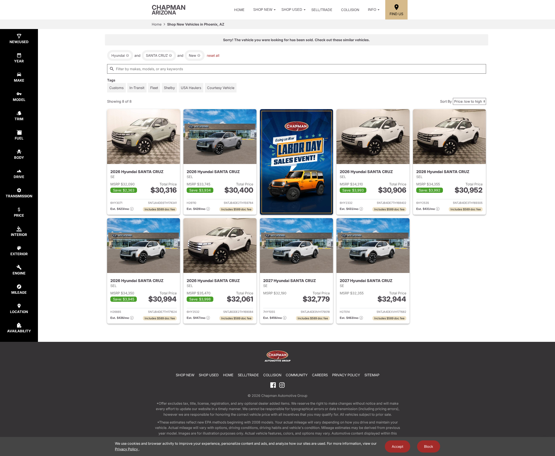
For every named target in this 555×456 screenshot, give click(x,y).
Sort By (446, 101)
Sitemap (371, 375)
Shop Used (291, 9)
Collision (350, 10)
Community (297, 375)
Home (239, 10)
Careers (320, 375)
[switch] (116, 87)
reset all (213, 55)
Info (372, 9)
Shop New (262, 9)
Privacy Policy (346, 375)
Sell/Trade (321, 10)
